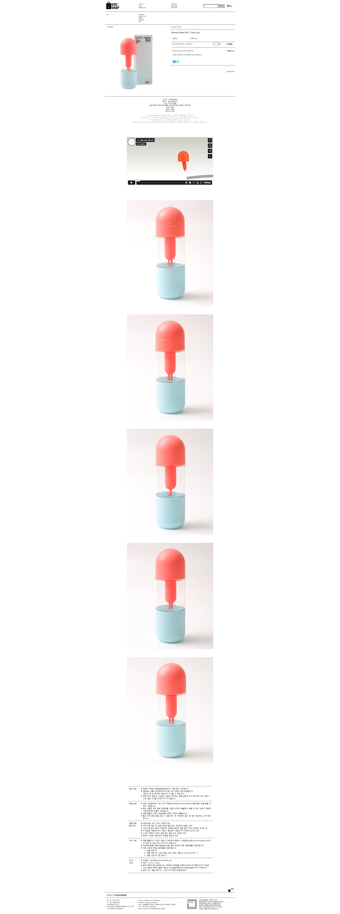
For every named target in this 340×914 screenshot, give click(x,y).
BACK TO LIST (176, 27)
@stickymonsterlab (151, 902)
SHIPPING (174, 6)
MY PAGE (174, 7)
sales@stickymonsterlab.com (151, 900)
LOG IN (141, 4)
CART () (174, 4)
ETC (140, 21)
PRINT (141, 18)
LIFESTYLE (142, 16)
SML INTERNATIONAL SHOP (155, 908)
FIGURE (141, 14)
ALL (107, 14)
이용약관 (109, 895)
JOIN (140, 6)
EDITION (141, 20)
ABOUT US (142, 7)
